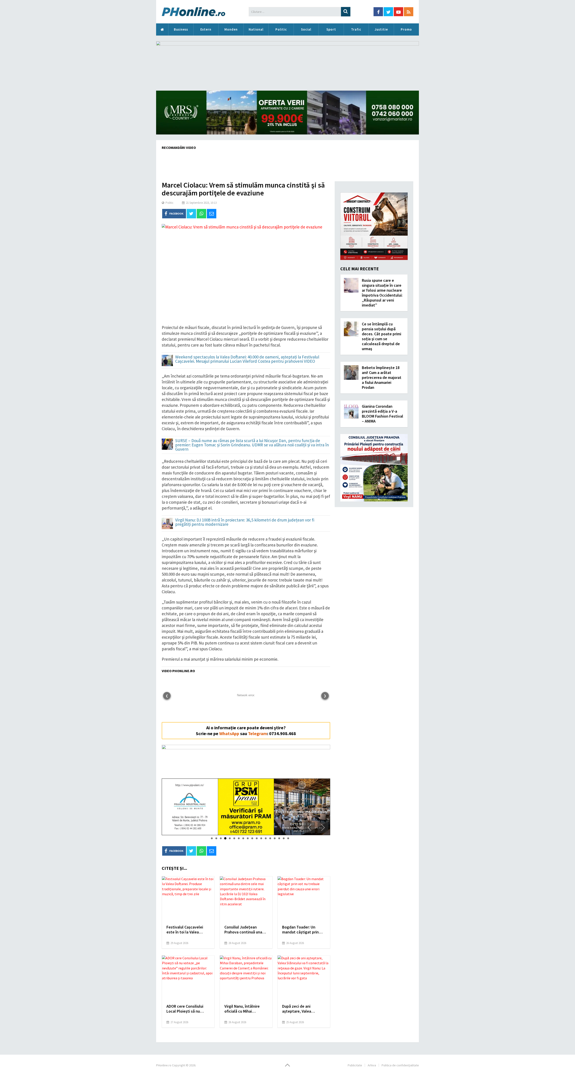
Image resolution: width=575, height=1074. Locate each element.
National (256, 29)
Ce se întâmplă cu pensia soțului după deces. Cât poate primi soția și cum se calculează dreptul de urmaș (381, 336)
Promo (406, 29)
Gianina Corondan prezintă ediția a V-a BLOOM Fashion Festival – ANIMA (382, 414)
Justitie (381, 29)
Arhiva (372, 1065)
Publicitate (355, 1065)
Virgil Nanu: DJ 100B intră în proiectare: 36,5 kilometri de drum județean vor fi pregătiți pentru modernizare (244, 522)
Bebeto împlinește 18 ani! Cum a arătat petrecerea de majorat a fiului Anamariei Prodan (381, 377)
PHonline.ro (162, 29)
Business (181, 29)
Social (306, 29)
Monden (231, 29)
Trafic (356, 29)
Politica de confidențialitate (400, 1065)
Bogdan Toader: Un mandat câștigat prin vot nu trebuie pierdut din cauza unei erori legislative (301, 930)
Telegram (257, 733)
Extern (205, 29)
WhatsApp (229, 733)
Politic (281, 29)
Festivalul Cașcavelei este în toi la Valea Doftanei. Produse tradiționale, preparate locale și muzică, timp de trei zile (187, 930)
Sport (331, 29)
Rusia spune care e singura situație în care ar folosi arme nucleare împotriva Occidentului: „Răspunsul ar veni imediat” (382, 293)
